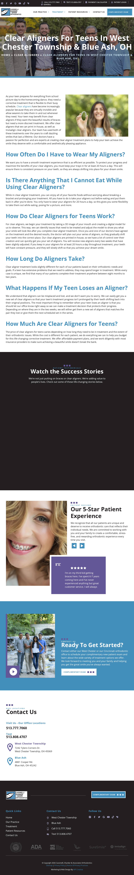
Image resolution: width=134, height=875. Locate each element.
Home (5, 55)
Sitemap (49, 865)
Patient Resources (78, 12)
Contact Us (99, 12)
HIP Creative (78, 869)
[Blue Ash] (10, 762)
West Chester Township (30, 743)
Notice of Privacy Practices (77, 865)
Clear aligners (24, 106)
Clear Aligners (26, 55)
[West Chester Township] (10, 747)
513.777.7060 (16, 728)
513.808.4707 (16, 736)
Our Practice (40, 12)
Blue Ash (20, 757)
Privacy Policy (60, 865)
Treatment (57, 12)
